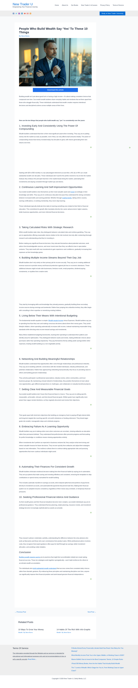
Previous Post (20, 612)
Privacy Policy (105, 5)
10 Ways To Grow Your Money (31, 629)
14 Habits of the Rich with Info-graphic (73, 629)
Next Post (92, 612)
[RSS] (30, 13)
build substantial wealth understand (44, 568)
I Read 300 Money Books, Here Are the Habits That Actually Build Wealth (95, 663)
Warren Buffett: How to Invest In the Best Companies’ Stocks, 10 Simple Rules (97, 659)
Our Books (74, 5)
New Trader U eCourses (89, 5)
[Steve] (27, 13)
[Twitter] (16, 13)
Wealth (20, 632)
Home (57, 5)
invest (72, 192)
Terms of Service (118, 5)
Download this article (55, 90)
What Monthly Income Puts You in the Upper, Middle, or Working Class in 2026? (97, 655)
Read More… (32, 659)
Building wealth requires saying (29, 557)
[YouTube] (25, 13)
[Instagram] (19, 13)
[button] (112, 13)
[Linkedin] (22, 13)
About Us (65, 5)
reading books (67, 198)
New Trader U (23, 4)
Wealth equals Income (55, 320)
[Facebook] (13, 13)
